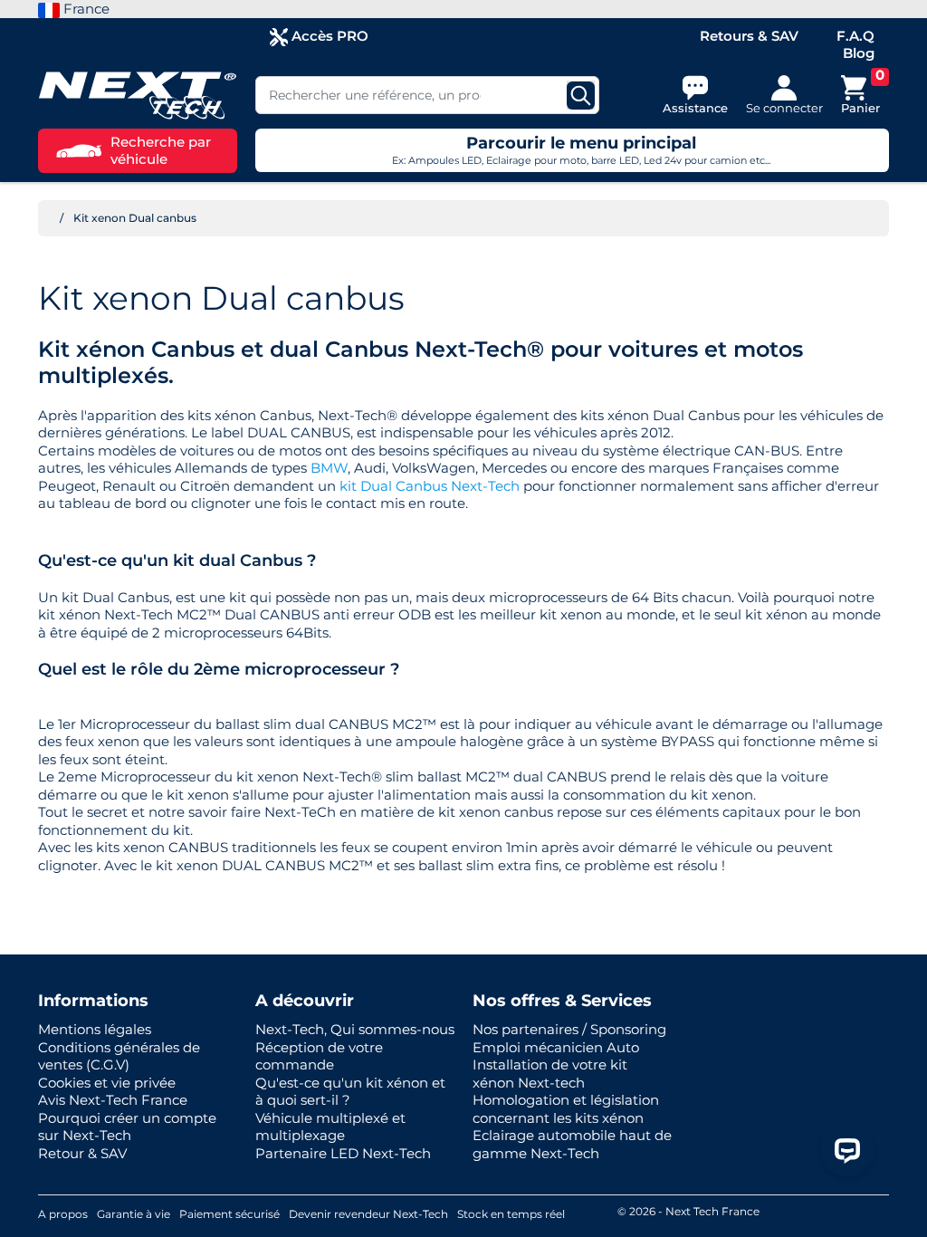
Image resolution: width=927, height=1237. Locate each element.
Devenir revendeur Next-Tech (368, 1214)
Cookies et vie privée (107, 1082)
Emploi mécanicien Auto (556, 1047)
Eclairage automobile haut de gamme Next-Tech (572, 1144)
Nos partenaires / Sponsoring (569, 1029)
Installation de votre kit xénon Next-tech (550, 1073)
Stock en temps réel (511, 1214)
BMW (329, 467)
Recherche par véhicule (160, 150)
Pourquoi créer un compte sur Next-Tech (127, 1127)
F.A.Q (855, 35)
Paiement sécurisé (229, 1214)
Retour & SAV (82, 1153)
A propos (63, 1214)
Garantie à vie (133, 1214)
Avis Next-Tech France (112, 1099)
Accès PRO (328, 35)
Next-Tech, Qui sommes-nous (354, 1029)
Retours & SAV (749, 35)
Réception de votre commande (319, 1056)
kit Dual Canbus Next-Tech (429, 485)
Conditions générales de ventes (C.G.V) (119, 1056)
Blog (858, 53)
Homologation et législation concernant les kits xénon (566, 1109)
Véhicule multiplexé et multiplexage (330, 1127)
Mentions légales (94, 1029)
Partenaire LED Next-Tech (343, 1153)
